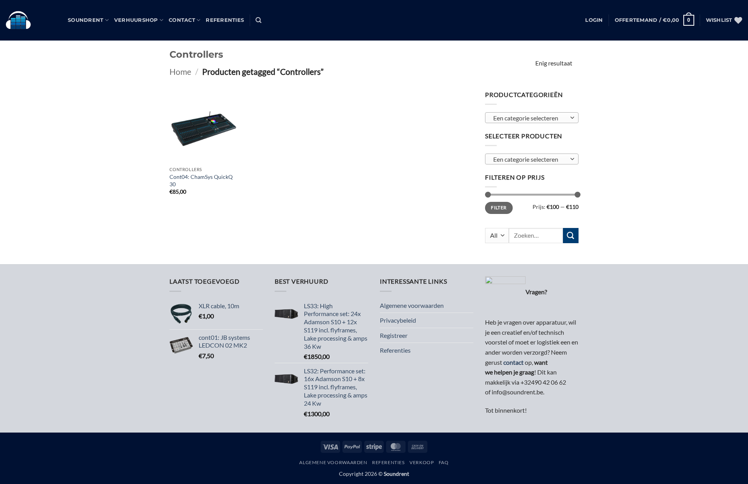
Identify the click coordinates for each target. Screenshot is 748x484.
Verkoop (421, 462)
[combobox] (532, 118)
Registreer (394, 335)
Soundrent (85, 20)
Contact (182, 20)
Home (180, 71)
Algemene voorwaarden (412, 305)
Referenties (225, 20)
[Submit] (571, 235)
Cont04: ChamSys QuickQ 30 (201, 180)
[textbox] (530, 118)
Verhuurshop (136, 20)
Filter (498, 208)
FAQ (444, 462)
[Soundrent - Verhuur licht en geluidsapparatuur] (31, 20)
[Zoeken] (258, 20)
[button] (594, 20)
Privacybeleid (398, 320)
